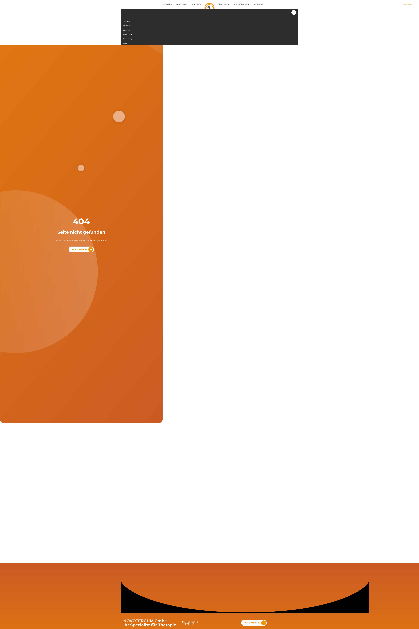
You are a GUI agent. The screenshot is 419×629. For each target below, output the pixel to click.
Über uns (222, 4)
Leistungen (181, 4)
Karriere (408, 4)
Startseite (167, 4)
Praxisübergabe (242, 4)
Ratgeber (258, 4)
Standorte (196, 4)
